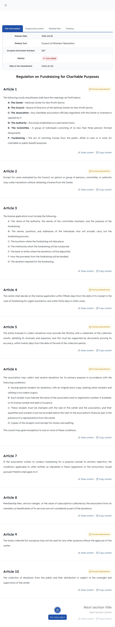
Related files (55, 28)
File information (12, 28)
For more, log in (57, 617)
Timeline (70, 28)
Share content (87, 152)
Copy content (105, 152)
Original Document (34, 28)
